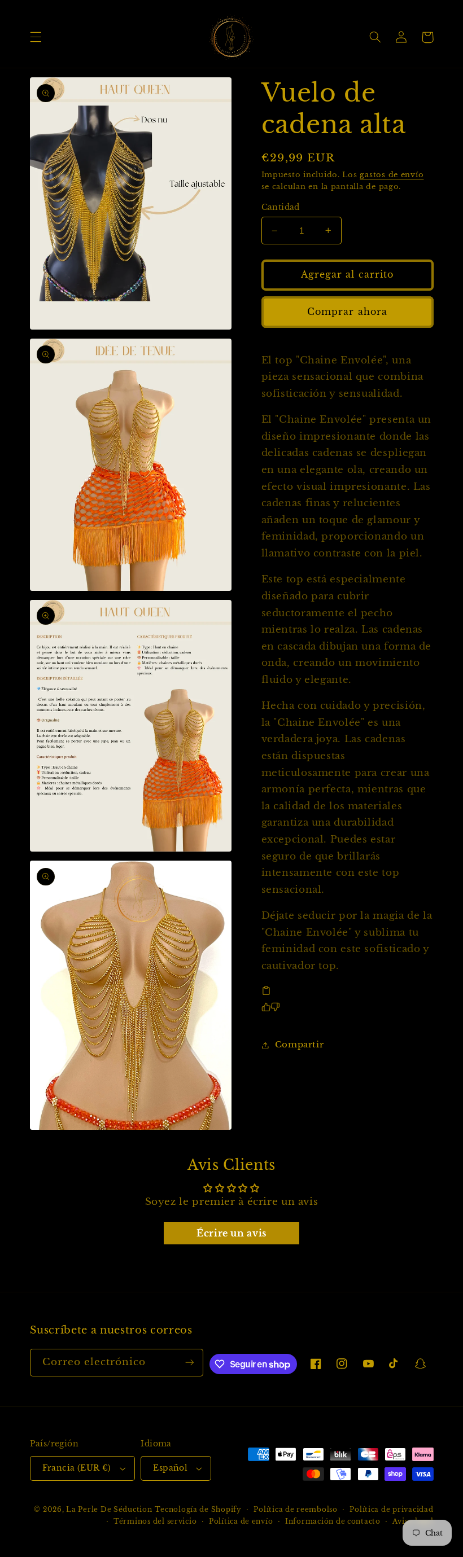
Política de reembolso (295, 1510)
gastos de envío (391, 174)
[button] (36, 37)
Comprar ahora (347, 311)
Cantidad (280, 207)
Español (170, 1468)
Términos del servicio (154, 1521)
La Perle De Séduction (109, 1510)
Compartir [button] (299, 1045)
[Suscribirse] (190, 1362)
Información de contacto (333, 1521)
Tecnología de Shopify (198, 1510)
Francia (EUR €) (76, 1468)
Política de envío (241, 1521)
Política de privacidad (391, 1510)
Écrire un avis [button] (231, 1233)
